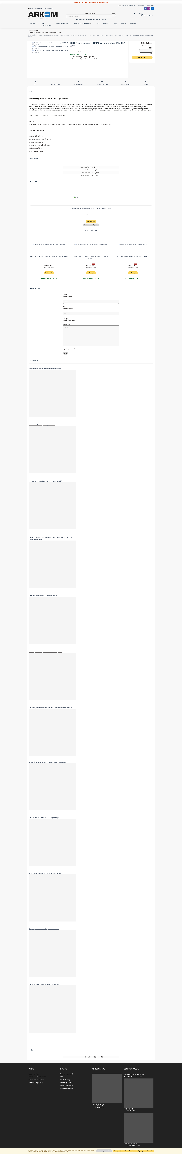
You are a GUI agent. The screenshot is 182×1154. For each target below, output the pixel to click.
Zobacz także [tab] (78, 84)
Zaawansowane (80, 19)
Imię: (68, 307)
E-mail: (68, 295)
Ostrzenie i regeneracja (36, 1082)
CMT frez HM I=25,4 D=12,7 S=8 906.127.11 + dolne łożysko (91, 257)
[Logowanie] (135, 14)
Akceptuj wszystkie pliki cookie (143, 1151)
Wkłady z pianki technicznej (37, 1077)
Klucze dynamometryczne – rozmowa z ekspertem (45, 652)
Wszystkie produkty (62, 23)
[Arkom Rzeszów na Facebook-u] (145, 8)
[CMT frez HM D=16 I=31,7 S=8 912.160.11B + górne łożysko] (49, 244)
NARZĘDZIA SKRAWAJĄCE (78, 35)
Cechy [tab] (146, 84)
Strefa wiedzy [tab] (125, 84)
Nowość (103, 19)
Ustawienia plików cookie (104, 1151)
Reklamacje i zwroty (66, 1082)
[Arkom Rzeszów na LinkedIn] (152, 8)
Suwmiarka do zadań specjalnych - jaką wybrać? (45, 481)
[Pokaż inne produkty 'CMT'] (72, 46)
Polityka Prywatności (66, 1085)
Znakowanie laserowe (35, 1074)
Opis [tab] (35, 84)
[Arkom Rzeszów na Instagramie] (148, 8)
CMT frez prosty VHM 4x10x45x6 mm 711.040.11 (133, 256)
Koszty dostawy (65, 1080)
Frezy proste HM (119, 35)
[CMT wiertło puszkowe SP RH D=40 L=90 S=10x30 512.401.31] (91, 197)
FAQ (61, 1077)
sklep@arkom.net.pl (36, 8)
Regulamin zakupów (66, 1088)
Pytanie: (69, 319)
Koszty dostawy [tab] (55, 84)
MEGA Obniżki (96, 19)
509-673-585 (129, 1109)
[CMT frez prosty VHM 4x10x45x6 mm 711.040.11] (133, 244)
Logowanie (141, 5)
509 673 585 (49, 8)
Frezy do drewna (94, 35)
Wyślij (65, 353)
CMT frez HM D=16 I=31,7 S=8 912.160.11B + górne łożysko (49, 256)
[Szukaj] (114, 15)
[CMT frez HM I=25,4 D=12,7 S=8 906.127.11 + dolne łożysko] (91, 244)
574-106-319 (131, 1111)
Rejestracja (150, 5)
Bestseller (89, 19)
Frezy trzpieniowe (106, 35)
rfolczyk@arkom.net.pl (134, 1145)
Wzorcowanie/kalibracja (36, 1080)
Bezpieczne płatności (67, 1074)
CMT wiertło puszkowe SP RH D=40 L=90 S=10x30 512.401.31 (91, 208)
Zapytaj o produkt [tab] (102, 84)
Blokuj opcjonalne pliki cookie (122, 1151)
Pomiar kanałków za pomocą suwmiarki (42, 425)
